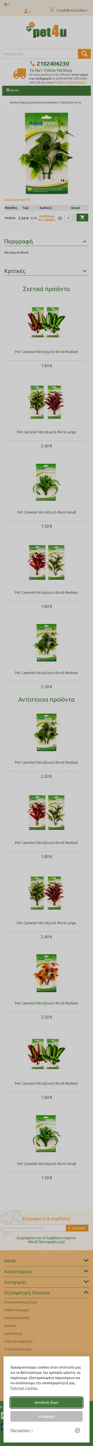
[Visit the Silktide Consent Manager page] (77, 1430)
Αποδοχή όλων (46, 1402)
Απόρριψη (46, 1416)
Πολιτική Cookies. (24, 1388)
